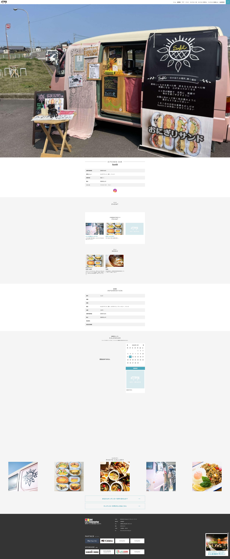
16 (140, 356)
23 (140, 359)
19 (130, 359)
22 (138, 359)
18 (127, 359)
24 (143, 359)
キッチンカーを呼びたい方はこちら (115, 506)
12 (130, 356)
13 (132, 356)
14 (135, 356)
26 (130, 362)
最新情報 (179, 2)
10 (143, 353)
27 (132, 362)
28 (135, 362)
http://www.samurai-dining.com (125, 530)
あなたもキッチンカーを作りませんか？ (115, 499)
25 (127, 362)
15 (138, 356)
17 (143, 356)
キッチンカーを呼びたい (202, 2)
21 (135, 359)
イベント (187, 2)
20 (132, 359)
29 (138, 362)
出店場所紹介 (222, 2)
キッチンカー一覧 (193, 2)
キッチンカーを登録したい (213, 2)
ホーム (174, 2)
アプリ (183, 2)
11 (127, 356)
